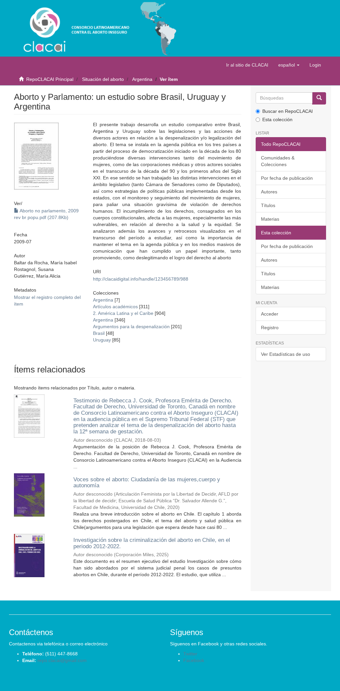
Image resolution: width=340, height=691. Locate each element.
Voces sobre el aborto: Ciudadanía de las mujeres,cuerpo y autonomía (146, 482)
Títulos (268, 205)
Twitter (190, 653)
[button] (288, 65)
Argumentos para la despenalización (131, 326)
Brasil (99, 333)
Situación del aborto (103, 79)
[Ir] (319, 98)
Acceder (269, 314)
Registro (270, 327)
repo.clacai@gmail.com (62, 660)
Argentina (142, 79)
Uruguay (102, 340)
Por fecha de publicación (287, 178)
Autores (269, 191)
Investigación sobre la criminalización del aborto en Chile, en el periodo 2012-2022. (151, 543)
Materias (270, 219)
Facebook (193, 660)
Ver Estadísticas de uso (285, 354)
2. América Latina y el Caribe (123, 313)
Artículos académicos (115, 306)
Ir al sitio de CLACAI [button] (247, 65)
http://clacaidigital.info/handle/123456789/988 (140, 279)
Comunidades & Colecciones (278, 161)
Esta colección (277, 119)
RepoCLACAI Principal (49, 79)
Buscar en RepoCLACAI (287, 111)
